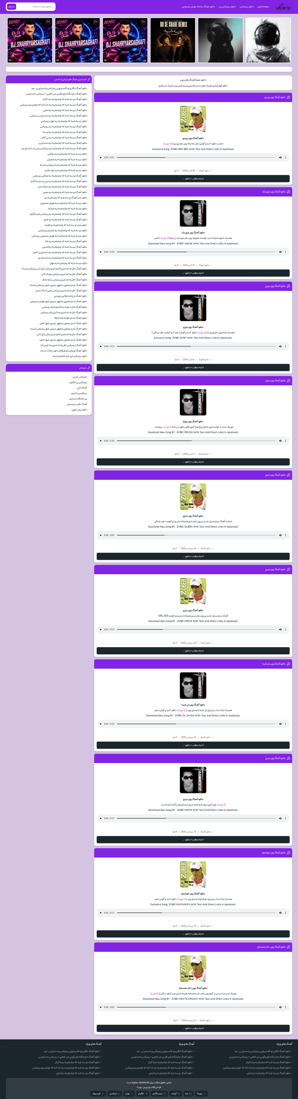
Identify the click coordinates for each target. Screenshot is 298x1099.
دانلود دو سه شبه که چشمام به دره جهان (68, 263)
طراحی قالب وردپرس (152, 1087)
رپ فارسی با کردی (79, 393)
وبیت (139, 1087)
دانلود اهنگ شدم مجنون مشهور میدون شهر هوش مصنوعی (58, 301)
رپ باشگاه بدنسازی (78, 399)
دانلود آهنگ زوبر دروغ (276, 380)
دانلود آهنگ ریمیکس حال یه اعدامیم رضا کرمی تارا (64, 345)
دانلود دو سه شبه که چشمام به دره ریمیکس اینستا (63, 165)
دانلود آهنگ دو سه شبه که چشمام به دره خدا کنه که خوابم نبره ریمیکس (53, 105)
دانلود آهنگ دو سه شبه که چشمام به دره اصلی (65, 110)
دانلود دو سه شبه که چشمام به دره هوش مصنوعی (63, 203)
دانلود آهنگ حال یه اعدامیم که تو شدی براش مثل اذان (62, 334)
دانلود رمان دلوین (79, 410)
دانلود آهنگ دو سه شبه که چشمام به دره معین (65, 192)
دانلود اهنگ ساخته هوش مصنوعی (198, 7)
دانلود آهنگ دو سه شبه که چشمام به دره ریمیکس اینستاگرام (58, 214)
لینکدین (113, 1094)
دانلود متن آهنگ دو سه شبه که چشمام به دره (65, 198)
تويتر (127, 1094)
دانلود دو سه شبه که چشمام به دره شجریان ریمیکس (62, 230)
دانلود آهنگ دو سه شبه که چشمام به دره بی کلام (64, 138)
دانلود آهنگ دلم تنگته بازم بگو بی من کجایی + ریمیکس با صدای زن (56, 94)
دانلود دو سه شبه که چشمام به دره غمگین (67, 154)
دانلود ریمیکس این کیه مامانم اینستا (70, 356)
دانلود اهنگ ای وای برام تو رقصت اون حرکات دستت (63, 351)
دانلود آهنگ (204, 171)
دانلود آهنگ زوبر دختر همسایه (271, 947)
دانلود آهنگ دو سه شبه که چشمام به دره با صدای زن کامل (60, 252)
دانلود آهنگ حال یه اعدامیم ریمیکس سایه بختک (64, 280)
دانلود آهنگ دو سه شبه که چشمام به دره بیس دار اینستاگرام (59, 181)
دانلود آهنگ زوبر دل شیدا (274, 664)
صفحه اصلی (263, 7)
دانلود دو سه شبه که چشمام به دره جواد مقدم (66, 170)
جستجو (12, 6)
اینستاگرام (157, 1094)
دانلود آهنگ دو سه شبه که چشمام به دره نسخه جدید (62, 187)
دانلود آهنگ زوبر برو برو (275, 97)
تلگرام (141, 1094)
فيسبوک (96, 1094)
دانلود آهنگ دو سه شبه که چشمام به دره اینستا (65, 132)
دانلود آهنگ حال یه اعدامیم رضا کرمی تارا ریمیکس (64, 312)
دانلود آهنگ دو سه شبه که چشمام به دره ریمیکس (63, 127)
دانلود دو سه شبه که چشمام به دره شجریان (67, 159)
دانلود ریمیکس (247, 7)
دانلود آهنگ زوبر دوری (275, 286)
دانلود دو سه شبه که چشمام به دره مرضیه (67, 209)
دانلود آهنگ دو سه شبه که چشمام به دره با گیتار (64, 99)
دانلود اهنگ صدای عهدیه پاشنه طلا (70, 318)
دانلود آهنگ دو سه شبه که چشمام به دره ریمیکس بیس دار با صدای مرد (54, 148)
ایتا (186, 1094)
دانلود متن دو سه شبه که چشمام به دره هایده (66, 225)
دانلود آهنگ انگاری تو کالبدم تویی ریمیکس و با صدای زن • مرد (59, 88)
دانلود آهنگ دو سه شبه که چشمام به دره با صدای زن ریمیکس (58, 116)
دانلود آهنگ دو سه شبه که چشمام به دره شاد (66, 241)
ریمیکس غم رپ (79, 377)
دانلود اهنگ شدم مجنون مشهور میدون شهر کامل (63, 323)
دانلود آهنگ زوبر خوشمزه (274, 853)
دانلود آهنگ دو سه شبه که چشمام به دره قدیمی (64, 247)
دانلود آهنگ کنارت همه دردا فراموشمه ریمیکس (64, 307)
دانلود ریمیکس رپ (227, 7)
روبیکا (199, 1094)
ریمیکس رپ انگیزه (78, 382)
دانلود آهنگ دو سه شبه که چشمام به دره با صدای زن (62, 143)
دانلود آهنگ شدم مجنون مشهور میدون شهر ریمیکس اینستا (58, 285)
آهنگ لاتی (82, 388)
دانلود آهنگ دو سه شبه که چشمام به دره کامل (65, 220)
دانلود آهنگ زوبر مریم (275, 569)
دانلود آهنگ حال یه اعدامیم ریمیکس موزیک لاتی (64, 274)
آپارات (173, 1094)
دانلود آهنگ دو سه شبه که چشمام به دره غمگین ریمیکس (60, 176)
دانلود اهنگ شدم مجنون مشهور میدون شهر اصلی (63, 340)
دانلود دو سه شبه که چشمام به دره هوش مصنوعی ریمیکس (59, 236)
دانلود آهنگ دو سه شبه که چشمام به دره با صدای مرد (62, 258)
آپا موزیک (167, 144)
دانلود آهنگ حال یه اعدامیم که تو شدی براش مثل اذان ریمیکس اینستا (54, 269)
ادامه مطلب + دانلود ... (193, 179)
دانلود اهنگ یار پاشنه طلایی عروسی (70, 296)
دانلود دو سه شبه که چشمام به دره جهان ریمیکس (64, 121)
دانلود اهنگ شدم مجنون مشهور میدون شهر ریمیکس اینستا (58, 329)
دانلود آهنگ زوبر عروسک (274, 192)
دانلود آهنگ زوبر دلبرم (275, 475)
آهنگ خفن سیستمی (77, 404)
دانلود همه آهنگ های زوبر (193, 80)
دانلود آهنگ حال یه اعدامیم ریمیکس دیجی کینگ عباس (61, 291)
